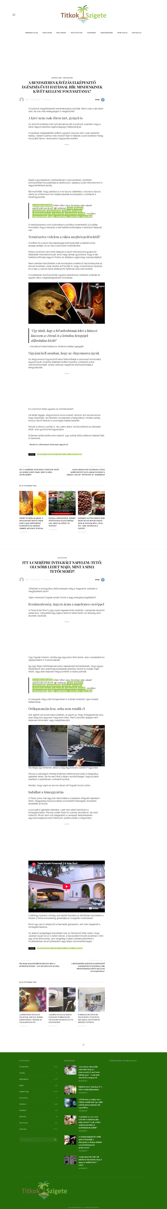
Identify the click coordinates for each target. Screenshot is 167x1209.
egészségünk (50, 454)
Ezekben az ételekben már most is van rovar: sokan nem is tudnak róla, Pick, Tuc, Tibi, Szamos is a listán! (91, 523)
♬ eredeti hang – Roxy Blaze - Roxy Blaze (72, 216)
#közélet (81, 213)
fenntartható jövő (44, 948)
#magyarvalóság (39, 216)
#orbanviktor (71, 213)
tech (62, 948)
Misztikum (47, 33)
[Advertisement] (83, 55)
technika (68, 948)
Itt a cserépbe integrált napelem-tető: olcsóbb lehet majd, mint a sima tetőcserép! (39, 472)
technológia (78, 948)
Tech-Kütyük (76, 33)
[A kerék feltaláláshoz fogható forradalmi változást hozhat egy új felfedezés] (62, 999)
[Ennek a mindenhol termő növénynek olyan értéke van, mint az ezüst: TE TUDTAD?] (62, 502)
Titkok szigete (35, 99)
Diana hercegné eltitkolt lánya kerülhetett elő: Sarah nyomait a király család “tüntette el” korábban (86, 472)
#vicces (70, 208)
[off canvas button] (13, 14)
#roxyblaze (77, 210)
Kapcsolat (137, 33)
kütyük (55, 948)
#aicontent (67, 210)
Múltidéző (61, 33)
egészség (40, 454)
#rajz (50, 216)
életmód (60, 454)
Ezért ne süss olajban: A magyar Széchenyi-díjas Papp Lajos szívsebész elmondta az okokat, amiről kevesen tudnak (31, 523)
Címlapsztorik (56, 78)
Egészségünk (107, 33)
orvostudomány (76, 454)
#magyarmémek (54, 210)
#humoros (78, 208)
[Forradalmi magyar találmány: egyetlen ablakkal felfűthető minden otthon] (91, 999)
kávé (66, 454)
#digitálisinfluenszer (41, 213)
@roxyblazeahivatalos (42, 205)
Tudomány (91, 33)
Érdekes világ (31, 33)
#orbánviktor (58, 213)
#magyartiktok (39, 210)
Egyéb (62, 1052)
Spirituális (122, 33)
